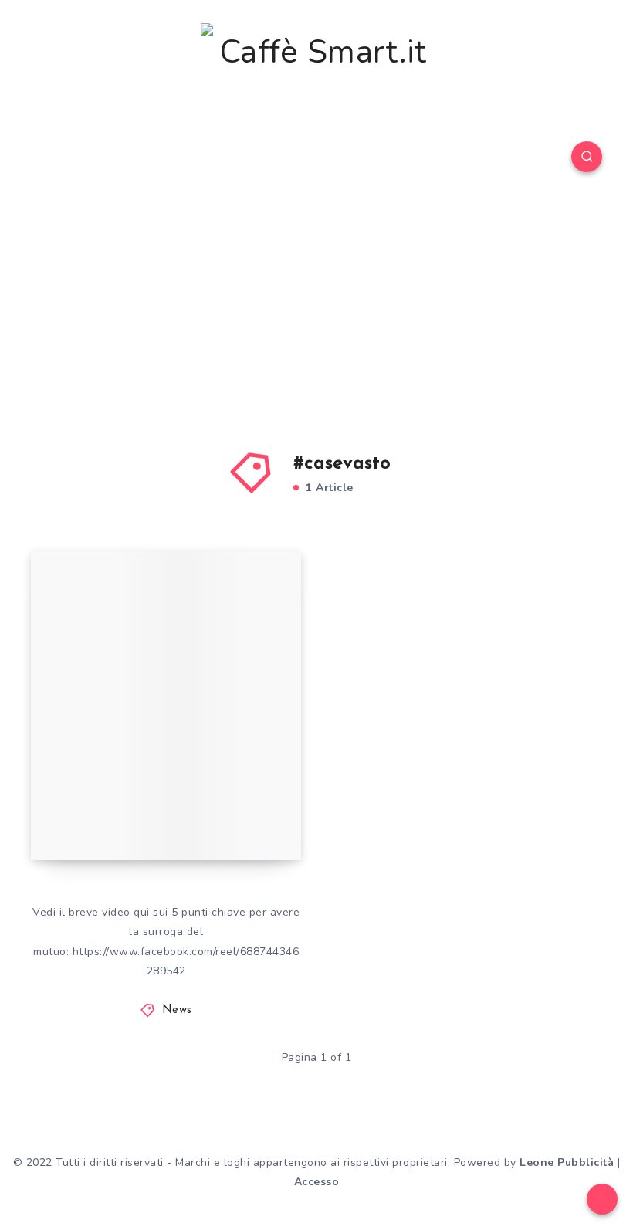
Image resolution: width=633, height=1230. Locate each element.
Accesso (317, 1181)
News (177, 1010)
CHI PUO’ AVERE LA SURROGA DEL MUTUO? (153, 793)
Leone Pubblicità (567, 1162)
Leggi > (271, 817)
